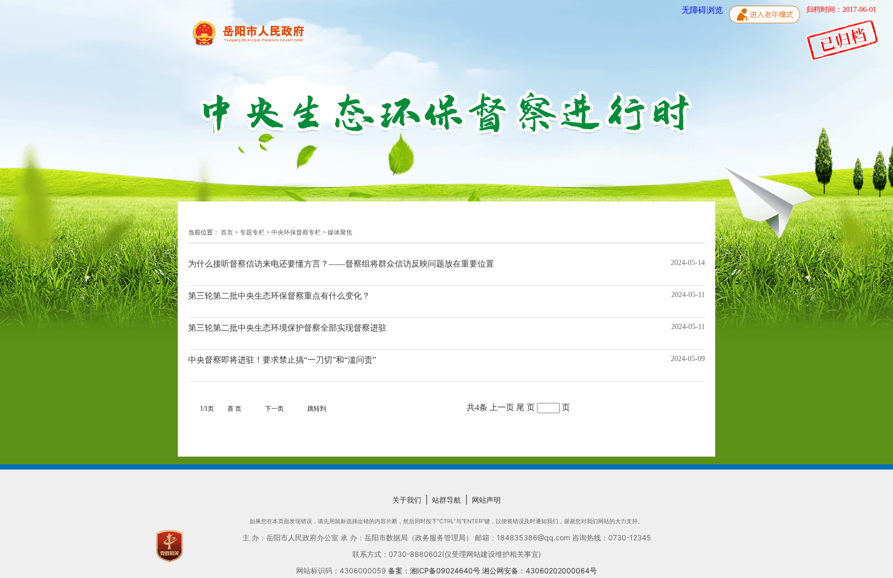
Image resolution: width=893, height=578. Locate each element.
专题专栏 (252, 232)
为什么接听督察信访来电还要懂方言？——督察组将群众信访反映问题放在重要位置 (341, 263)
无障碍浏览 (703, 10)
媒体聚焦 (340, 232)
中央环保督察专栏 (296, 232)
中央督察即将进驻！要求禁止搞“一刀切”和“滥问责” (282, 359)
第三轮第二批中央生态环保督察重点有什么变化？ (279, 295)
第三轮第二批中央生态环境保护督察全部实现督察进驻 (287, 327)
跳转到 (316, 408)
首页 (227, 232)
